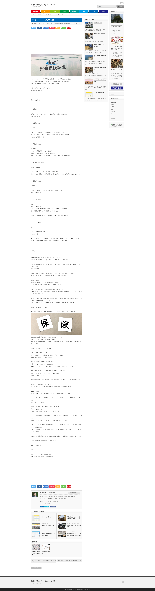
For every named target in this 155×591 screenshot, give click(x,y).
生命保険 (93, 11)
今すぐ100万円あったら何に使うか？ (100, 45)
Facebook (53, 506)
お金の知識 (35, 11)
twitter (123, 3)
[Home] (33, 14)
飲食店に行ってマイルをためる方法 (74, 526)
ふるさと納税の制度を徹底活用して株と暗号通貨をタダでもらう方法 (116, 48)
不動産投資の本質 (98, 23)
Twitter (47, 506)
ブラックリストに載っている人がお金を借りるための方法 (45, 561)
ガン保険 (50, 23)
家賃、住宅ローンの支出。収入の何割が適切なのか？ (69, 560)
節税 (84, 11)
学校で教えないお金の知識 (43, 4)
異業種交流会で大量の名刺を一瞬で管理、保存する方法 (74, 517)
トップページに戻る (36, 567)
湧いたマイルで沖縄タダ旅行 (100, 56)
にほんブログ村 (114, 126)
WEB (42, 506)
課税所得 (66, 23)
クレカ (64, 11)
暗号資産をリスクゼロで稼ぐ (100, 68)
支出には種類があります (99, 33)
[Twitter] (123, 582)
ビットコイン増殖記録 (47, 517)
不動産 (103, 11)
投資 (55, 11)
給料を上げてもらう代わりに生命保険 (36, 553)
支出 (54, 23)
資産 (69, 23)
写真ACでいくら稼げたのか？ (48, 526)
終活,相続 (74, 11)
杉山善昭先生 (77, 23)
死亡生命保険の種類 (46, 552)
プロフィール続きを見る (45, 503)
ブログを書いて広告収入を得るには (100, 80)
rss (121, 3)
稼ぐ (45, 11)
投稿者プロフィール (74, 492)
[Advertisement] (56, 41)
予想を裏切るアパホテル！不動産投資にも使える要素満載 (74, 534)
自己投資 (61, 23)
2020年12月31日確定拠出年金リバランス (48, 534)
